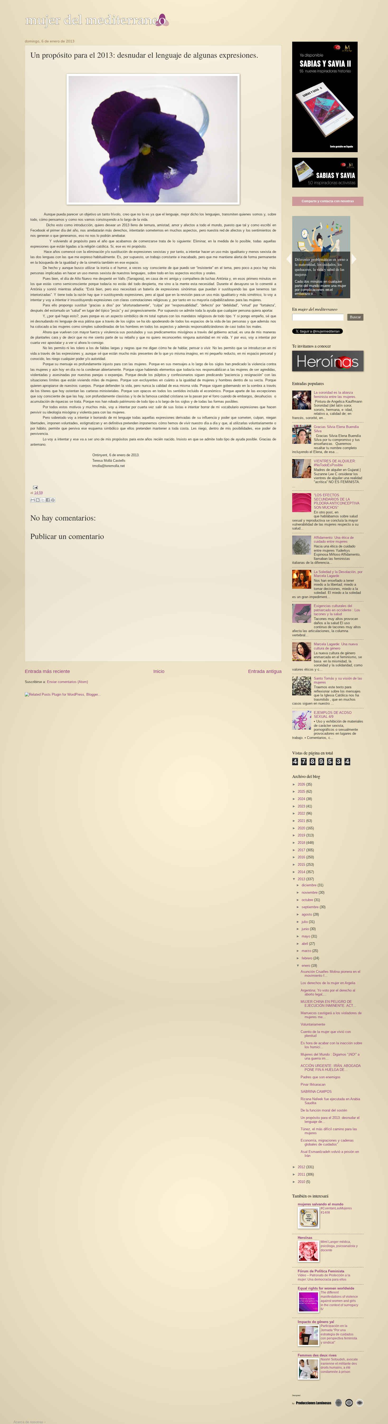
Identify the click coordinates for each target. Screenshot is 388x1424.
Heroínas (305, 1238)
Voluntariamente (313, 1024)
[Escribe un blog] (37, 500)
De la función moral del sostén (324, 1110)
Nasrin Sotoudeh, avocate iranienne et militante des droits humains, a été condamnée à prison (339, 1366)
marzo (307, 951)
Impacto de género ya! (316, 1322)
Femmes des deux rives (317, 1355)
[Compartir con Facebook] (47, 500)
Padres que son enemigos (320, 1077)
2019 (302, 835)
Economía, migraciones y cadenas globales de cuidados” (327, 1142)
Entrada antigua (265, 671)
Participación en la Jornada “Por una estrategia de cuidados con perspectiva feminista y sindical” (339, 1334)
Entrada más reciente (47, 671)
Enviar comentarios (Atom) (67, 682)
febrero (307, 958)
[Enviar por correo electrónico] (32, 500)
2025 (302, 791)
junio (306, 929)
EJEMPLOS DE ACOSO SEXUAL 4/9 (333, 715)
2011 (302, 1174)
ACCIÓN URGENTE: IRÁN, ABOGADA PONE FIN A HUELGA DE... (331, 1068)
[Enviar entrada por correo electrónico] (34, 487)
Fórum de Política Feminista (321, 1271)
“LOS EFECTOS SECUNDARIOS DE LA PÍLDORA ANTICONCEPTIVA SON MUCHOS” (336, 501)
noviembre (310, 892)
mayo (306, 936)
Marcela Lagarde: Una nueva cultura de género (336, 646)
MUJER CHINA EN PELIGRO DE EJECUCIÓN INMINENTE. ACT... (328, 1004)
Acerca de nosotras (28, 1422)
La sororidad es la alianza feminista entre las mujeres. (335, 394)
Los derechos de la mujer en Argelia (328, 983)
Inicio (158, 671)
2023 (302, 806)
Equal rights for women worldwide (326, 1288)
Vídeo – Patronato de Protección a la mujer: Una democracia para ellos (324, 1277)
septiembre (311, 907)
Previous (288, 259)
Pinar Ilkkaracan (313, 1084)
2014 (302, 872)
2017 (302, 850)
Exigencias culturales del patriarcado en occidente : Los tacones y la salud (337, 610)
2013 (302, 879)
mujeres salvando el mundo (320, 1204)
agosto (307, 914)
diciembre (310, 885)
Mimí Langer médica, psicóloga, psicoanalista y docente (339, 1246)
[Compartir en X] (42, 500)
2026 (302, 784)
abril (305, 944)
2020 (302, 828)
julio (305, 922)
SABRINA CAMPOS (316, 1092)
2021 (302, 821)
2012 (302, 1167)
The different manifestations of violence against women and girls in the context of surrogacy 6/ (339, 1301)
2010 (302, 1182)
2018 (302, 843)
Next (354, 259)
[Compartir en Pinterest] (52, 500)
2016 (302, 857)
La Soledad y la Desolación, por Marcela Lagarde (338, 574)
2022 (302, 813)
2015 (302, 865)
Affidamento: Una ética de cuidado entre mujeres (334, 539)
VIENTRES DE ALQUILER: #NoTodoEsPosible (335, 463)
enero (306, 966)
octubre (308, 900)
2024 (302, 799)
